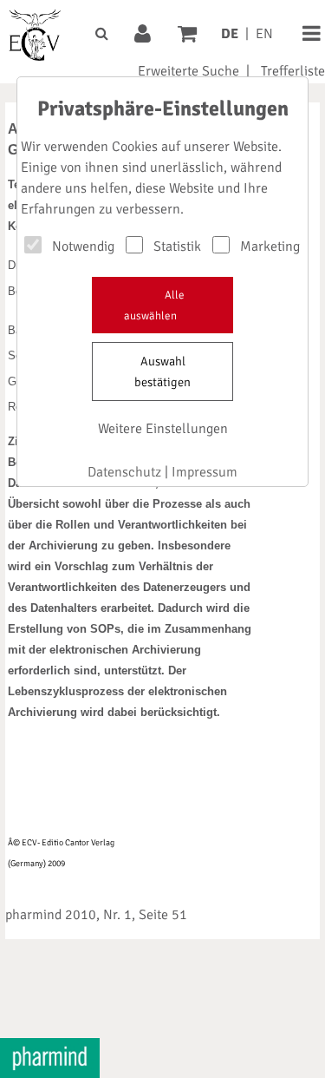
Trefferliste (293, 71)
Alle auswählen (154, 305)
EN (264, 34)
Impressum (204, 472)
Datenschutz (124, 472)
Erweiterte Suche (188, 71)
